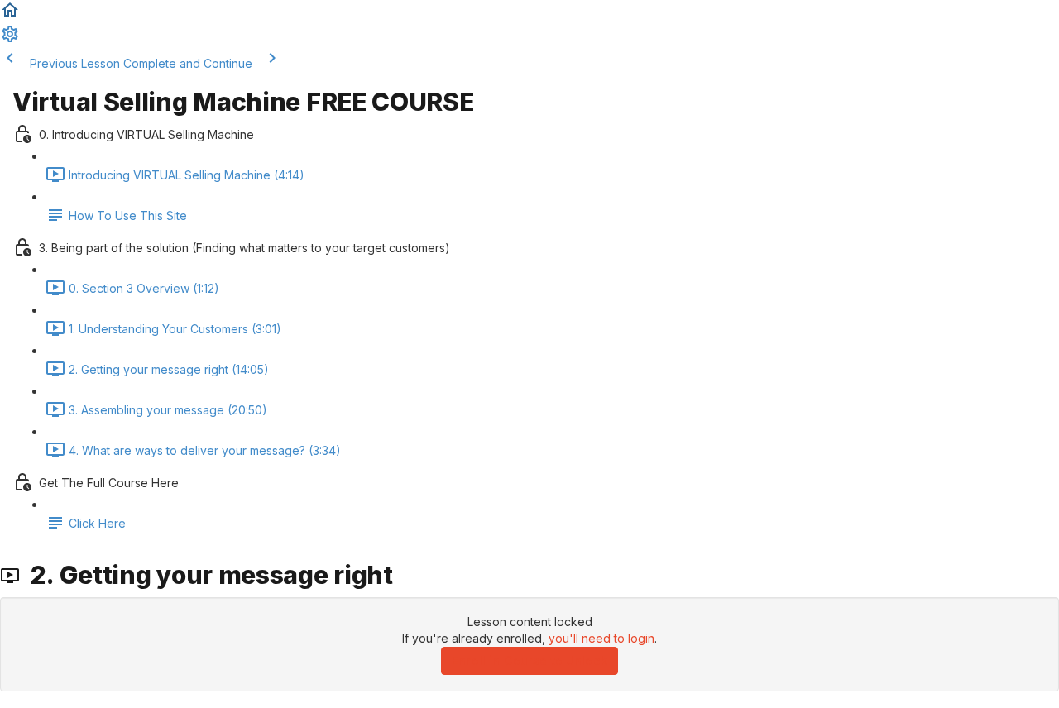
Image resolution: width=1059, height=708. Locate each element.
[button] (10, 15)
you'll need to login (601, 638)
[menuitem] (10, 39)
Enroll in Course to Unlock (529, 660)
